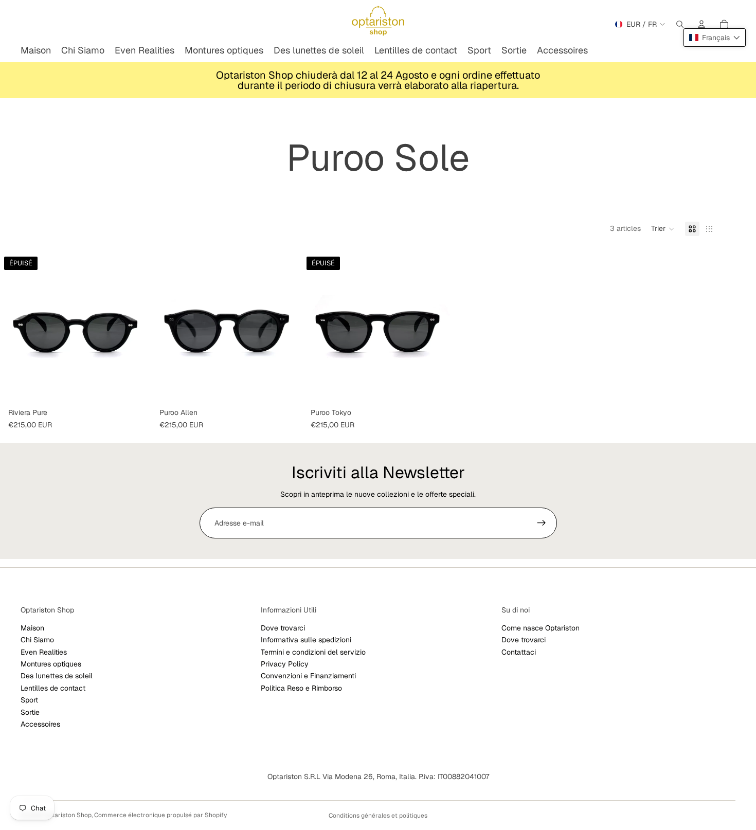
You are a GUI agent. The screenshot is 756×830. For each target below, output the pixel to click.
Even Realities (44, 652)
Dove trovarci (283, 628)
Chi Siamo (37, 639)
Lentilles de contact (53, 688)
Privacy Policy (285, 664)
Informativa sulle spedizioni (306, 639)
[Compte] (701, 24)
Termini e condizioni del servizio (313, 652)
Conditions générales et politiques (378, 815)
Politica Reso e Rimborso (301, 688)
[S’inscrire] (541, 523)
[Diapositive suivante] (287, 328)
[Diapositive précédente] (166, 328)
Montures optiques (51, 664)
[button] (663, 229)
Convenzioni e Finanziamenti (308, 676)
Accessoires (40, 724)
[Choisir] (286, 387)
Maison (32, 628)
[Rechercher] (680, 24)
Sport (29, 700)
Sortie (30, 712)
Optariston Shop (68, 815)
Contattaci (518, 652)
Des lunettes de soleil (57, 676)
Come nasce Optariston (540, 628)
